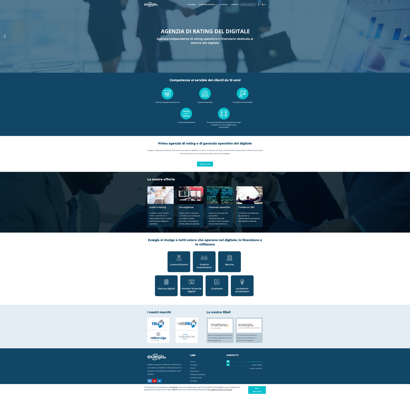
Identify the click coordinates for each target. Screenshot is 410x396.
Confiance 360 (196, 378)
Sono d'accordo (257, 390)
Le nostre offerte (207, 4)
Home (192, 362)
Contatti (235, 4)
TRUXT (193, 368)
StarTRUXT (194, 371)
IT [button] (265, 4)
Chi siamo (192, 4)
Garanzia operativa (197, 374)
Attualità (223, 4)
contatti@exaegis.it (254, 362)
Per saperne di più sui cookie (219, 390)
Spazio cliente (247, 4)
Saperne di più (205, 164)
